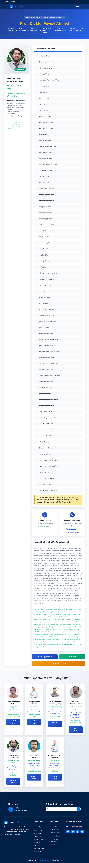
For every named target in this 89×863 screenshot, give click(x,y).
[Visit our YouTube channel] (68, 831)
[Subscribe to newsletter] (78, 809)
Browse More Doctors (59, 663)
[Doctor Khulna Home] (11, 822)
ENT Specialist (39, 848)
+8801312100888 (20, 810)
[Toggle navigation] (77, 6)
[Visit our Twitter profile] (73, 831)
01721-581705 (73, 529)
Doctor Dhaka (55, 832)
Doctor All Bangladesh (54, 828)
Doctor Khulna (44, 860)
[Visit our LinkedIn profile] (77, 831)
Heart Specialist (39, 830)
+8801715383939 (10, 2)
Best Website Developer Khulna (55, 842)
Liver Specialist (39, 851)
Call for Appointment (45, 657)
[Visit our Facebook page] (82, 831)
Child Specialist (39, 839)
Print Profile (72, 657)
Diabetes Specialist (37, 844)
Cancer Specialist (39, 827)
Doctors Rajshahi (56, 836)
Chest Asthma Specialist (38, 835)
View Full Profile (13, 722)
